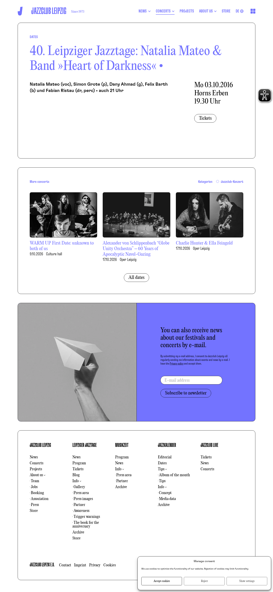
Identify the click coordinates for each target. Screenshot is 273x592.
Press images (83, 499)
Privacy (94, 565)
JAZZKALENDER (167, 445)
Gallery (79, 487)
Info (75, 481)
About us (36, 475)
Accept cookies (162, 581)
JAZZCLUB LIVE (209, 445)
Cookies (109, 565)
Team (35, 481)
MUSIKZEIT (122, 445)
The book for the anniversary (85, 524)
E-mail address (177, 380)
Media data (167, 499)
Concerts (36, 463)
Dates (162, 463)
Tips (161, 469)
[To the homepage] (20, 11)
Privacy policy (176, 363)
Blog (76, 475)
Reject (204, 581)
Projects (36, 469)
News (34, 457)
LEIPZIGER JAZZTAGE (84, 445)
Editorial (165, 457)
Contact (65, 565)
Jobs (34, 487)
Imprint (80, 565)
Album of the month (174, 475)
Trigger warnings (87, 517)
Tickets (205, 118)
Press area (81, 493)
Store (34, 511)
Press (35, 505)
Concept (165, 493)
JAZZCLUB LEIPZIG (40, 445)
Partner (79, 505)
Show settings (247, 581)
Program (79, 463)
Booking (37, 493)
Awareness (81, 511)
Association (39, 499)
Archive (78, 532)
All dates (136, 277)
